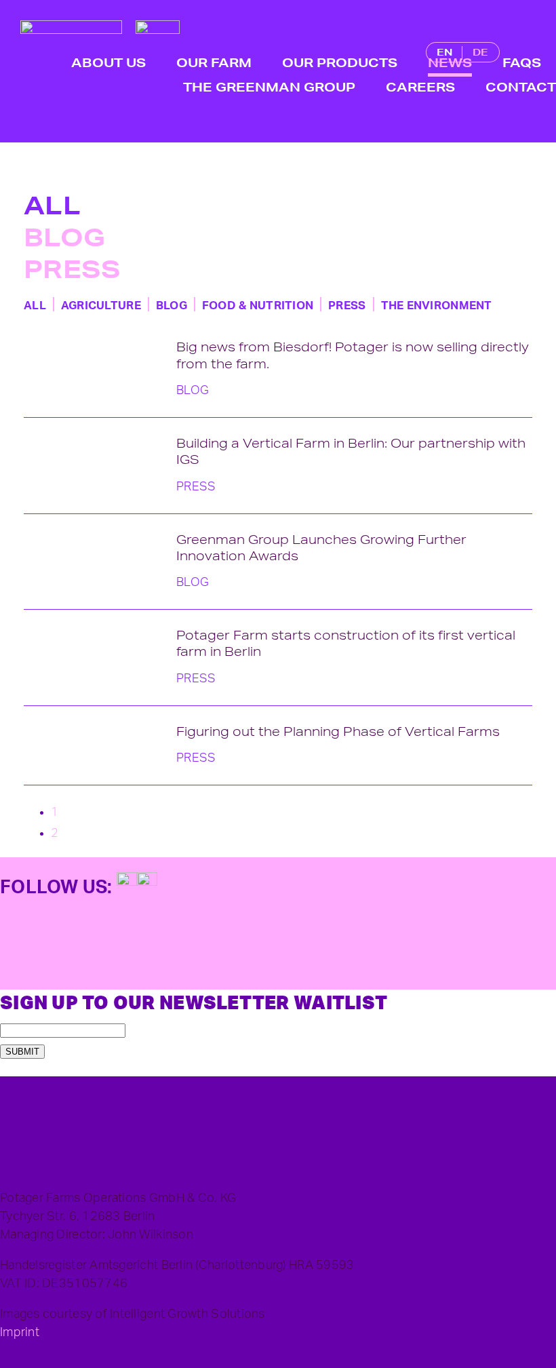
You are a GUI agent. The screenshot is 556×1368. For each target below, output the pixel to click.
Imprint (19, 1333)
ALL (52, 205)
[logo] (71, 26)
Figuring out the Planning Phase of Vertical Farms (338, 731)
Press (72, 269)
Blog (64, 237)
